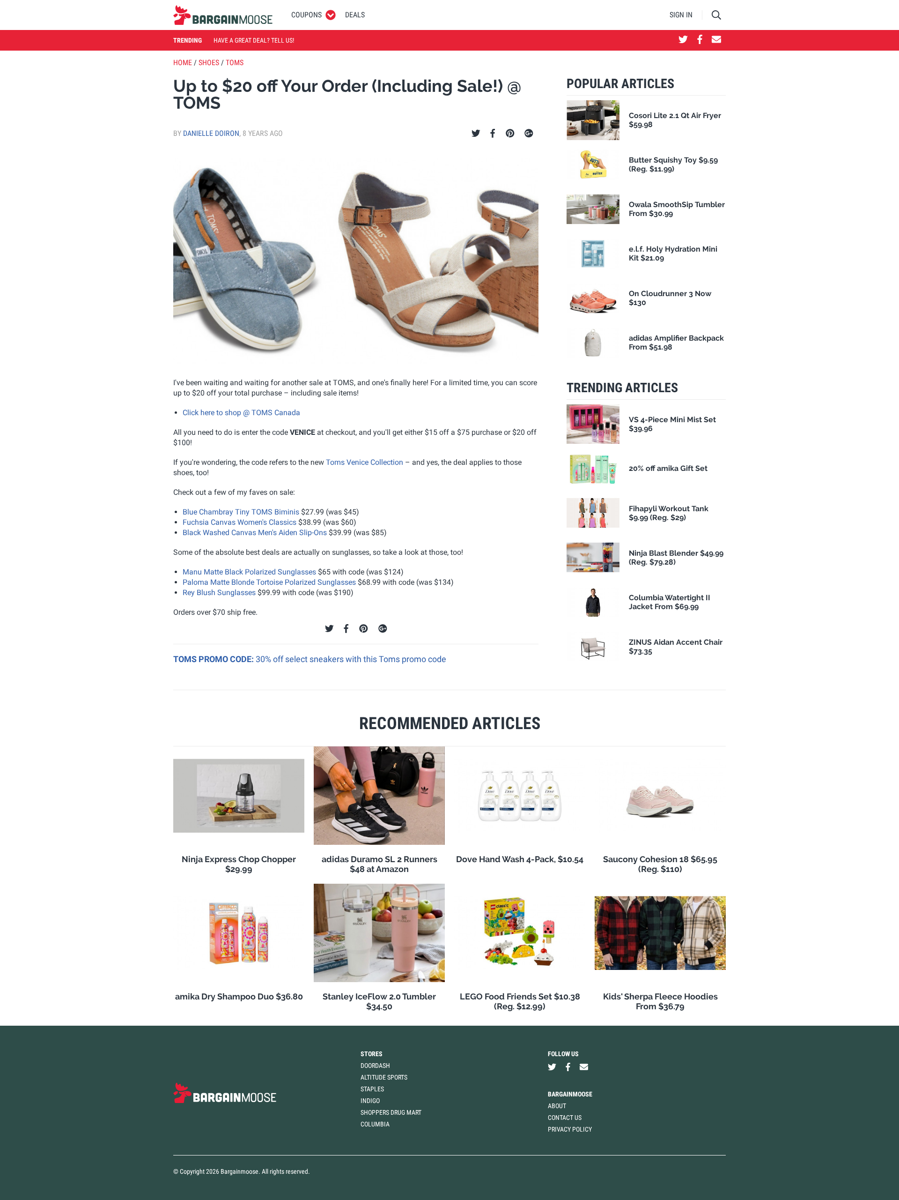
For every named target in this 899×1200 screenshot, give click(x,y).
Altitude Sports (384, 1077)
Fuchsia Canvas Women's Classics (239, 522)
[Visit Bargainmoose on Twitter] (683, 40)
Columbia (375, 1124)
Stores (372, 1054)
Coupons (306, 14)
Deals (355, 14)
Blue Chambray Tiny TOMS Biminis (241, 511)
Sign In (681, 14)
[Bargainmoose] (223, 15)
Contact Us (565, 1117)
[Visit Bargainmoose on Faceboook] (700, 40)
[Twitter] (476, 133)
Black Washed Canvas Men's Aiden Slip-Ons (255, 532)
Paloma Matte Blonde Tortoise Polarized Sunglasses (269, 582)
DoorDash (375, 1065)
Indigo (370, 1100)
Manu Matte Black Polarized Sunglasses (249, 571)
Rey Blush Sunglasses (219, 592)
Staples (372, 1089)
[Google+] (528, 133)
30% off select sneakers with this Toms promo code (351, 659)
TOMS (234, 62)
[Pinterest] (510, 133)
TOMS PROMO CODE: (214, 659)
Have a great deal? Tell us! (254, 40)
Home (182, 62)
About (557, 1106)
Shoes (209, 62)
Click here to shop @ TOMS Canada (241, 412)
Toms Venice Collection (364, 462)
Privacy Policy (570, 1129)
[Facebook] (492, 133)
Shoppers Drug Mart (391, 1112)
